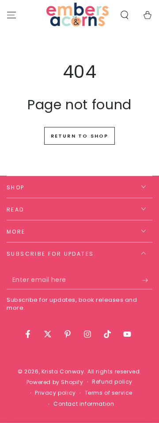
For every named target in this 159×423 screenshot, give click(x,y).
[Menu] (11, 15)
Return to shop (80, 135)
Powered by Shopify (54, 382)
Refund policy (112, 381)
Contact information (83, 404)
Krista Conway (63, 371)
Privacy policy (55, 392)
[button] (124, 15)
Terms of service (109, 392)
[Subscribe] (147, 280)
